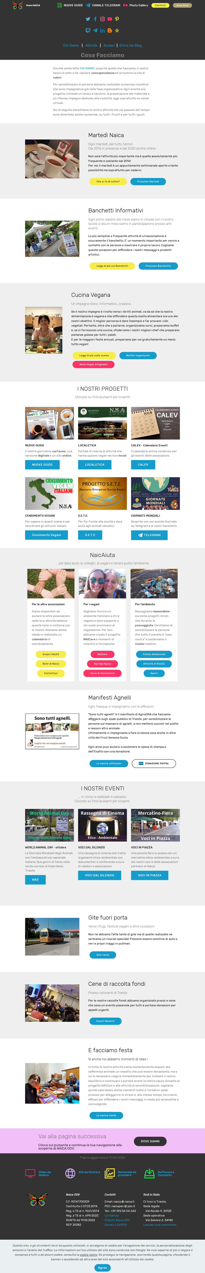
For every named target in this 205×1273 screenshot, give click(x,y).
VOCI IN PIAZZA (149, 875)
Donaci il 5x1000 (116, 1224)
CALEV (143, 464)
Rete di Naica (51, 663)
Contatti (160, 5)
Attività (91, 45)
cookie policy (88, 1254)
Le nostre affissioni (109, 763)
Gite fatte (103, 955)
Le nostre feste (106, 1115)
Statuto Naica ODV (117, 1220)
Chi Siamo (71, 45)
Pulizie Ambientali (154, 654)
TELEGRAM (152, 535)
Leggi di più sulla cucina (94, 355)
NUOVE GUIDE (73, 5)
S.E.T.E (90, 535)
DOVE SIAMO (150, 1141)
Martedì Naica (102, 663)
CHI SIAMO (87, 68)
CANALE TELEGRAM (106, 5)
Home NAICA (33, 5)
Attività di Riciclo (154, 663)
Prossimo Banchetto (158, 266)
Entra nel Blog (131, 45)
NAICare (103, 654)
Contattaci (51, 673)
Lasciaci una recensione (159, 1224)
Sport (154, 673)
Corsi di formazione (102, 673)
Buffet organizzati (138, 355)
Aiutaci (109, 45)
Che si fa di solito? (108, 181)
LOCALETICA (94, 464)
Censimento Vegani (46, 535)
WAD (35, 879)
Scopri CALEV (51, 654)
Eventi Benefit (106, 1021)
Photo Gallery (138, 5)
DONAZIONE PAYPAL (157, 763)
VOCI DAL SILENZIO (99, 875)
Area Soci (182, 5)
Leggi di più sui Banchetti (112, 266)
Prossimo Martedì (148, 181)
